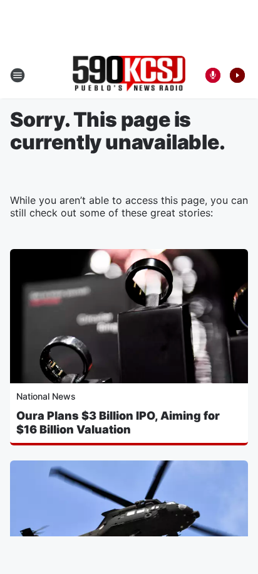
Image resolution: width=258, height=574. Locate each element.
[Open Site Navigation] (17, 75)
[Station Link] (129, 75)
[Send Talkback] (212, 75)
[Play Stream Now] (237, 75)
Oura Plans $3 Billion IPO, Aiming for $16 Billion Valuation (118, 422)
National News (46, 396)
